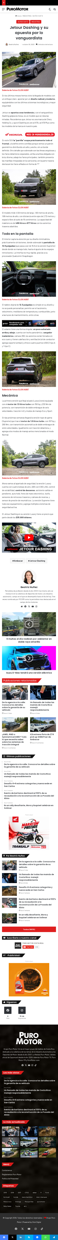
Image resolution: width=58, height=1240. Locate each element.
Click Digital (36, 1222)
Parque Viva (29, 1201)
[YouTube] (32, 606)
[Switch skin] (50, 10)
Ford (47, 1192)
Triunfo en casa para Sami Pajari (19, 3)
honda (15, 1197)
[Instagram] (36, 606)
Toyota (17, 1206)
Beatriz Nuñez (14, 44)
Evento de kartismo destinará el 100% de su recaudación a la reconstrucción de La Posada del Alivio (37, 903)
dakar (35, 1192)
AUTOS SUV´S (38, 16)
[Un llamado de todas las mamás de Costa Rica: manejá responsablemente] (43, 692)
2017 (19, 1192)
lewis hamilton (27, 1197)
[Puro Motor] (17, 9)
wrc (25, 1206)
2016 (12, 1192)
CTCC (27, 1192)
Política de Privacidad (10, 1178)
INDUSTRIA (27, 16)
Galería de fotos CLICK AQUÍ (15, 90)
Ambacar (18, 560)
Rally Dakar (7, 1206)
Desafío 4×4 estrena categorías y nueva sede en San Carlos (35, 888)
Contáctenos (7, 1170)
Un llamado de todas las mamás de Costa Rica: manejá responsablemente (42, 706)
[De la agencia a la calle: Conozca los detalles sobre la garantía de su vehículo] (15, 692)
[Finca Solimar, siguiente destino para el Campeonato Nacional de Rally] (47, 1153)
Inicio (19, 16)
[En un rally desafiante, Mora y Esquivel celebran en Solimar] (9, 918)
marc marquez (41, 1197)
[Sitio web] (21, 606)
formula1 (7, 1197)
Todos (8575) (29, 929)
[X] (29, 606)
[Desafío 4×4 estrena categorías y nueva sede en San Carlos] (9, 891)
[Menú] (3, 10)
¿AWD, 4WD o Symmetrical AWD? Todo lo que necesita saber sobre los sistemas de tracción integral (14, 739)
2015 (5, 1192)
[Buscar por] (54, 10)
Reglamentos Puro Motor (11, 1174)
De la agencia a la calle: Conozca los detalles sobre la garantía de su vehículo (13, 706)
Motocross (7, 1201)
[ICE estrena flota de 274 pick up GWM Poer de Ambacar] (43, 724)
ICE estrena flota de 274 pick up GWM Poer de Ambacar (42, 737)
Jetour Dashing (37, 560)
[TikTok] (35, 1065)
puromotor (41, 1201)
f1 (41, 1192)
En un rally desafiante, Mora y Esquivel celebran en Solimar (33, 916)
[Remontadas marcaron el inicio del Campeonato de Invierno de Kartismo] (29, 1153)
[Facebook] (25, 606)
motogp (18, 1201)
